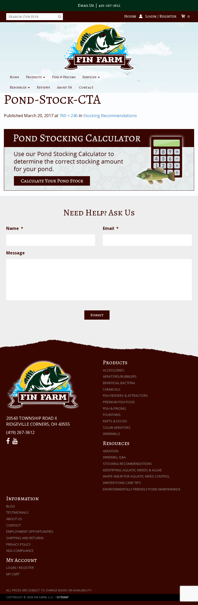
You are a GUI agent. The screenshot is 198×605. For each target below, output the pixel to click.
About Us (64, 87)
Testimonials (17, 512)
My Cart (13, 574)
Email (111, 228)
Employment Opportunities (29, 531)
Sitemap (62, 597)
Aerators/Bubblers (120, 376)
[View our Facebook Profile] (8, 441)
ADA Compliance (20, 550)
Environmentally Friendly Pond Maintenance (141, 489)
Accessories (113, 370)
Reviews (43, 87)
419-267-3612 (109, 5)
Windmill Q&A (114, 457)
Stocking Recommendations (110, 115)
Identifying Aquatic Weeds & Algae (132, 470)
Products (34, 77)
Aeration (110, 451)
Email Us (86, 5)
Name (14, 228)
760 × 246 (68, 115)
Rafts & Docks (115, 421)
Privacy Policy (18, 544)
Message (15, 253)
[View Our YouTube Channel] (15, 441)
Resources (18, 87)
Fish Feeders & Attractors (125, 395)
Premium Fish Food (119, 402)
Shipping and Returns (25, 538)
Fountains (112, 414)
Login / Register (20, 567)
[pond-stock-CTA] (99, 160)
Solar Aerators (116, 427)
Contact (86, 87)
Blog (10, 506)
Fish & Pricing (64, 77)
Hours (130, 16)
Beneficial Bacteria (119, 383)
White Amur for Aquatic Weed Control (136, 476)
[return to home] (99, 47)
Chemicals (111, 389)
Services (89, 77)
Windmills (111, 433)
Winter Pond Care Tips (122, 482)
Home (14, 77)
